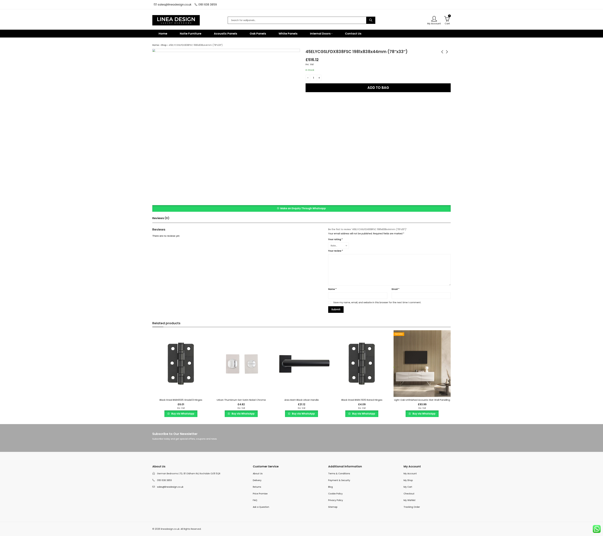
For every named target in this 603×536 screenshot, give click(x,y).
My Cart (408, 486)
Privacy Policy (335, 500)
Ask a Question (261, 507)
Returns (257, 486)
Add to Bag (378, 87)
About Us (258, 473)
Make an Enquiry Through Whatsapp (303, 208)
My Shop (408, 480)
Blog (330, 486)
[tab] (160, 218)
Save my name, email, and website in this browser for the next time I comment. (377, 302)
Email (395, 289)
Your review (335, 250)
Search (370, 20)
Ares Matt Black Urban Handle (301, 399)
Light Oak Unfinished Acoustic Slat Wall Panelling (422, 399)
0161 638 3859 (207, 4)
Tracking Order (412, 507)
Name (332, 289)
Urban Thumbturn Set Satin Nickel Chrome (241, 399)
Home (155, 45)
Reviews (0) (160, 218)
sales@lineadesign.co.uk (174, 4)
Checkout (409, 493)
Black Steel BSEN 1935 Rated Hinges (361, 399)
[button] (301, 208)
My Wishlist (410, 500)
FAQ (255, 500)
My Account (410, 473)
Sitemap (332, 507)
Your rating (335, 239)
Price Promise (260, 493)
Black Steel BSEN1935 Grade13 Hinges (181, 399)
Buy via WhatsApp (182, 413)
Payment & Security (339, 480)
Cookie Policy (335, 493)
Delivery (257, 480)
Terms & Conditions (339, 473)
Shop (164, 45)
